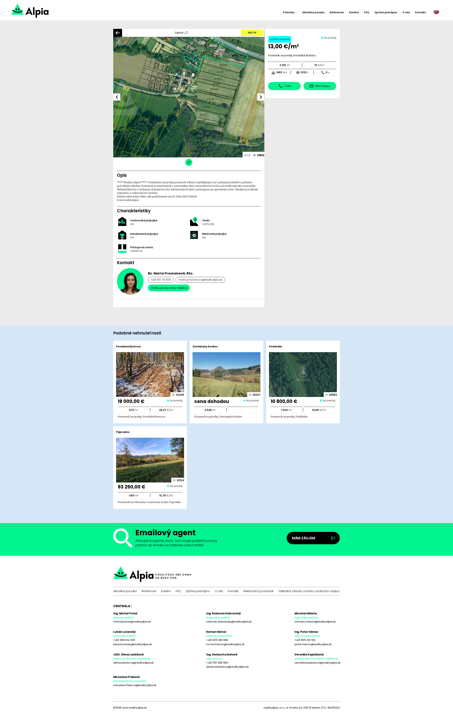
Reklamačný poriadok (258, 591)
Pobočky (288, 12)
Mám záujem (303, 538)
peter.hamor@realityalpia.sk (312, 644)
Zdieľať (179, 33)
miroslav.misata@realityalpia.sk (315, 621)
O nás (406, 12)
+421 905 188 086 (217, 640)
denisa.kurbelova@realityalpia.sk (227, 667)
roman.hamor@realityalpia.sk (225, 644)
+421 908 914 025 (124, 640)
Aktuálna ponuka (313, 12)
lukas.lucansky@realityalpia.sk (132, 644)
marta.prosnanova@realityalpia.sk (200, 280)
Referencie (337, 12)
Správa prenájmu (386, 12)
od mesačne (280, 39)
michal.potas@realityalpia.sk (132, 621)
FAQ (366, 12)
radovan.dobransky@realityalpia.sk (229, 621)
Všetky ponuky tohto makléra (169, 288)
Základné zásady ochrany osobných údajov (309, 591)
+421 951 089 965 (217, 662)
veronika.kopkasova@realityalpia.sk (317, 662)
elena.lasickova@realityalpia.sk (133, 662)
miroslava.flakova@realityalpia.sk (134, 685)
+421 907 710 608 (161, 280)
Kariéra (354, 12)
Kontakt (420, 12)
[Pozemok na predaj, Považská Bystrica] (42, 12)
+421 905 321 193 (304, 640)
